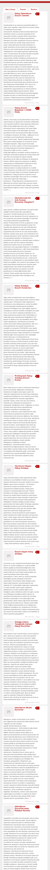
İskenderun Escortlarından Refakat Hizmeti (22, 808)
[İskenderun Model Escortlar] (9, 716)
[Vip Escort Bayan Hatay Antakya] (9, 475)
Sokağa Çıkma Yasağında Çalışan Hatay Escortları (23, 624)
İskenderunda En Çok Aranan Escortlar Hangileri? (24, 200)
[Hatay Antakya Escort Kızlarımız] (9, 294)
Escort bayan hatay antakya (24, 553)
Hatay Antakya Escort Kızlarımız (23, 287)
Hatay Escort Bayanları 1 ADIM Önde (23, 110)
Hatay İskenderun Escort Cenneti (23, 14)
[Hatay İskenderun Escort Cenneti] (9, 22)
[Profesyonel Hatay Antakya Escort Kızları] (9, 385)
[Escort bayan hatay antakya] (9, 560)
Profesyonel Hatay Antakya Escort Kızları (23, 378)
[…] (31, 100)
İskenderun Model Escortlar (23, 708)
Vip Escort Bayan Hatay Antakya (23, 467)
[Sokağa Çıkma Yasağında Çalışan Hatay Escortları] (9, 631)
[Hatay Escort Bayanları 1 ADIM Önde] (9, 117)
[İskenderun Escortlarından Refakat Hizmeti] (9, 815)
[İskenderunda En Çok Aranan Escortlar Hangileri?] (9, 207)
